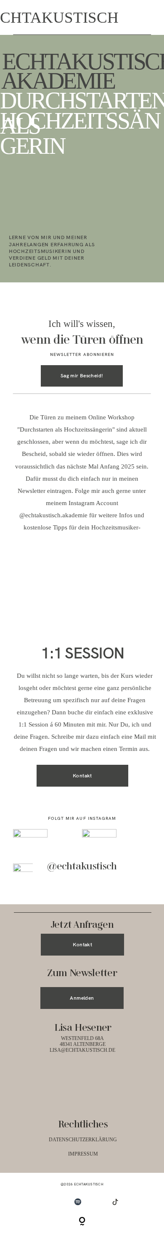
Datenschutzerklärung (83, 1140)
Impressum (83, 1154)
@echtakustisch (81, 867)
